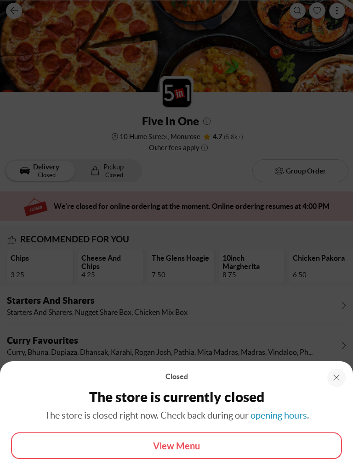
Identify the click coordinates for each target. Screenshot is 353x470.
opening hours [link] (279, 415)
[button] (336, 378)
